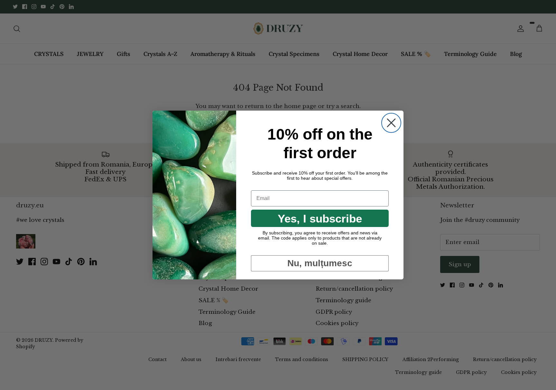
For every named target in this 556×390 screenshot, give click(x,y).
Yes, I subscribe (320, 218)
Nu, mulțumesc (319, 263)
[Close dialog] (391, 122)
